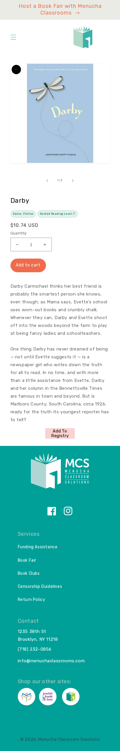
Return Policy (31, 599)
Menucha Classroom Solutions (69, 739)
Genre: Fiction (23, 213)
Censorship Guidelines (40, 586)
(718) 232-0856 (35, 649)
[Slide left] (47, 180)
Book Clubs (29, 573)
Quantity (18, 233)
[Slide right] (72, 180)
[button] (13, 37)
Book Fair (27, 560)
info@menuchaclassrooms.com (51, 660)
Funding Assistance (38, 546)
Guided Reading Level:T (57, 213)
